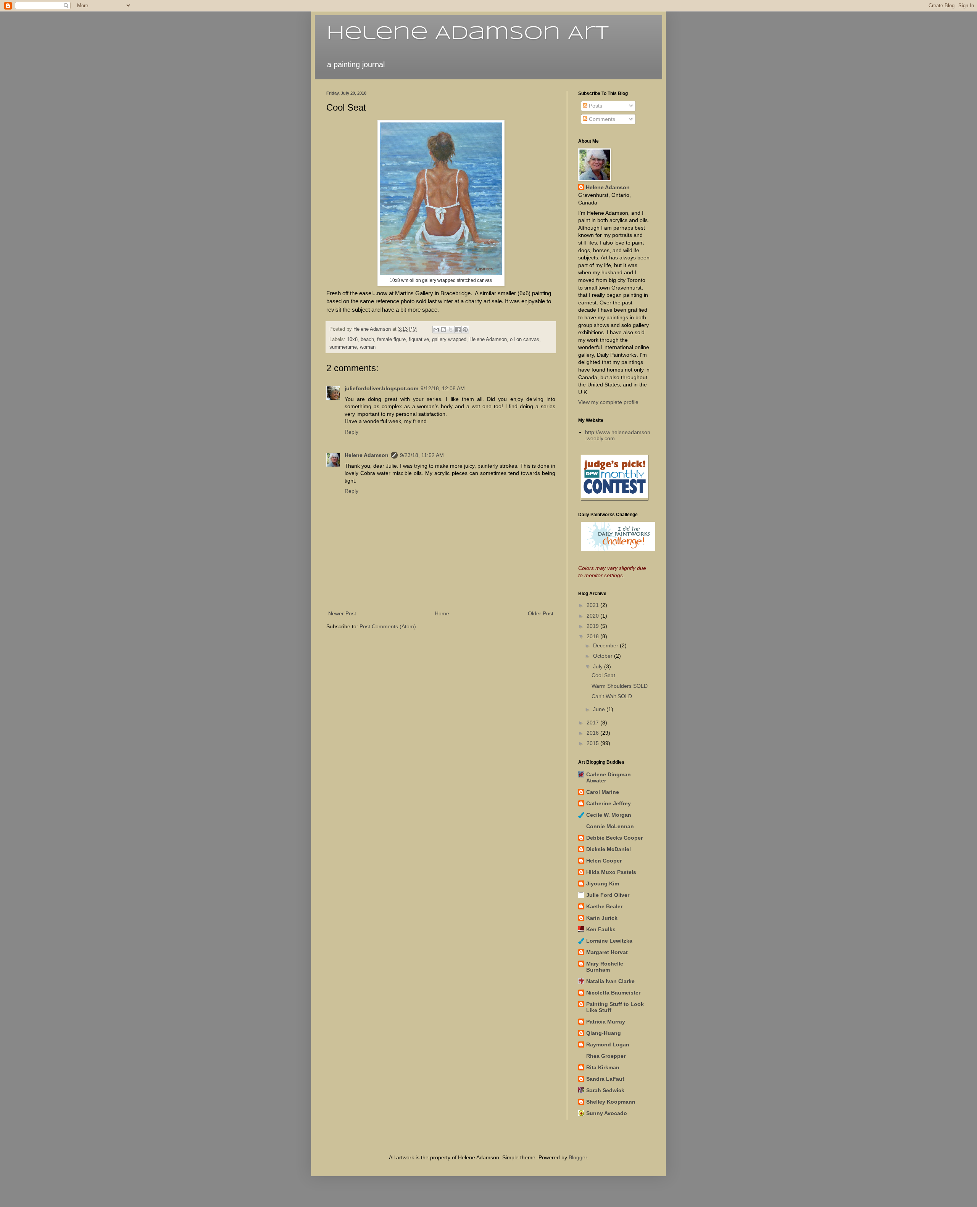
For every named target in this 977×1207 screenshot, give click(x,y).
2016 (593, 733)
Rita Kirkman (602, 1067)
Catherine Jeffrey (608, 803)
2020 (593, 616)
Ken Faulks (601, 929)
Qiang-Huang (603, 1033)
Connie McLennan (610, 826)
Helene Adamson (488, 339)
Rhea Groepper (606, 1056)
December (606, 645)
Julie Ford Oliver (607, 895)
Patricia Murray (605, 1022)
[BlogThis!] (443, 329)
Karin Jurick (601, 918)
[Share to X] (451, 329)
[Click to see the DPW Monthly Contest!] (614, 496)
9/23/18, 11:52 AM (422, 455)
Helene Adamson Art (467, 33)
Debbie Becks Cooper (614, 838)
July (598, 666)
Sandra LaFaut (605, 1079)
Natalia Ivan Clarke (610, 981)
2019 (593, 626)
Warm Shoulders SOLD (620, 686)
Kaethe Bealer (604, 906)
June (599, 709)
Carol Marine (602, 792)
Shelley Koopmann (610, 1102)
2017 (593, 722)
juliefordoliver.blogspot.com (381, 388)
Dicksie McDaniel (608, 849)
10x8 (352, 339)
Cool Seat (603, 675)
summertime (343, 347)
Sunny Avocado (606, 1113)
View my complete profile (608, 402)
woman (368, 347)
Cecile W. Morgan (608, 815)
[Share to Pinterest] (465, 329)
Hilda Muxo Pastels (611, 872)
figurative (419, 339)
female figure (391, 339)
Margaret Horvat (607, 952)
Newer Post (342, 613)
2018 (593, 636)
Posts (594, 106)
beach (367, 339)
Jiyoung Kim (602, 883)
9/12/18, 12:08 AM (443, 388)
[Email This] (436, 329)
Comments (601, 119)
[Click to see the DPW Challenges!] (618, 549)
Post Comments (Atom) (388, 626)
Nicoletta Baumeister (613, 993)
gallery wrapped (449, 339)
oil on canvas (524, 339)
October (603, 656)
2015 (593, 743)
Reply (351, 432)
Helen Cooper (604, 861)
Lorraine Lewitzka (609, 941)
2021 (593, 605)
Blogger (578, 1157)
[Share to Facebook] (458, 329)
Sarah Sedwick (605, 1090)
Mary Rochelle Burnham (604, 967)
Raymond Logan (607, 1044)
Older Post (540, 613)
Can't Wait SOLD (612, 696)
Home (442, 613)
